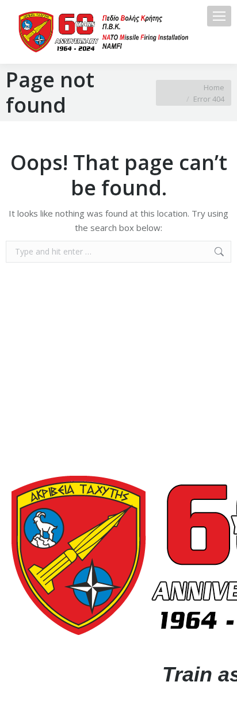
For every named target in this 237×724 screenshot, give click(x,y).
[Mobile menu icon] (219, 16)
